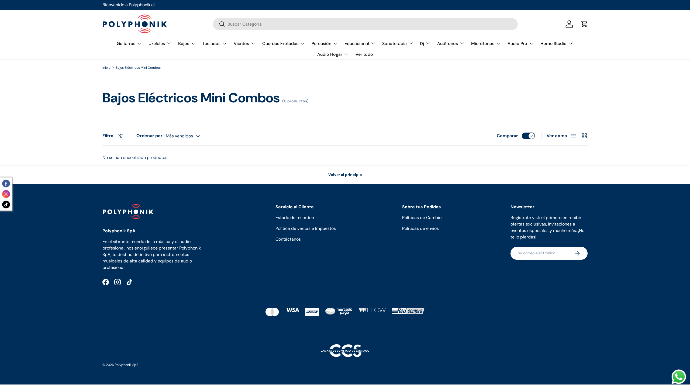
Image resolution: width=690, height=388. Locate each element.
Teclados (211, 43)
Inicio (106, 67)
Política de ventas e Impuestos (305, 228)
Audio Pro (517, 43)
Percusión (321, 43)
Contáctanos (288, 239)
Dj (422, 43)
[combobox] (365, 24)
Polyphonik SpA (127, 365)
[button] (584, 24)
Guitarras (126, 43)
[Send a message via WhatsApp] (678, 376)
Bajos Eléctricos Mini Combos (138, 67)
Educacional (356, 43)
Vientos (241, 43)
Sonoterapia (394, 43)
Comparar (507, 135)
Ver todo (364, 54)
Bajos (183, 43)
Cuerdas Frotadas (280, 43)
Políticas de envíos (420, 228)
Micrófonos (482, 43)
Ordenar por (149, 135)
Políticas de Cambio (421, 217)
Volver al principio (345, 174)
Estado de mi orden (294, 217)
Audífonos (447, 43)
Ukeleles (157, 43)
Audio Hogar (329, 54)
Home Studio (553, 43)
